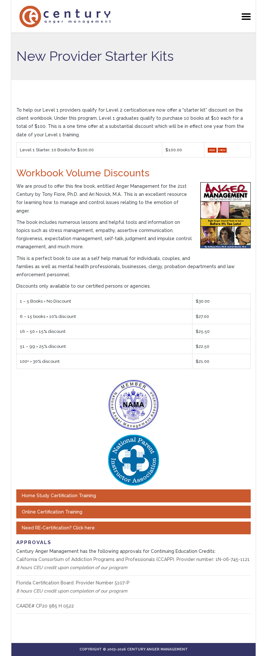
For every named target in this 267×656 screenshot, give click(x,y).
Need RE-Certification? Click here (58, 527)
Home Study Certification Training (59, 495)
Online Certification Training (52, 511)
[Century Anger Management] (65, 16)
